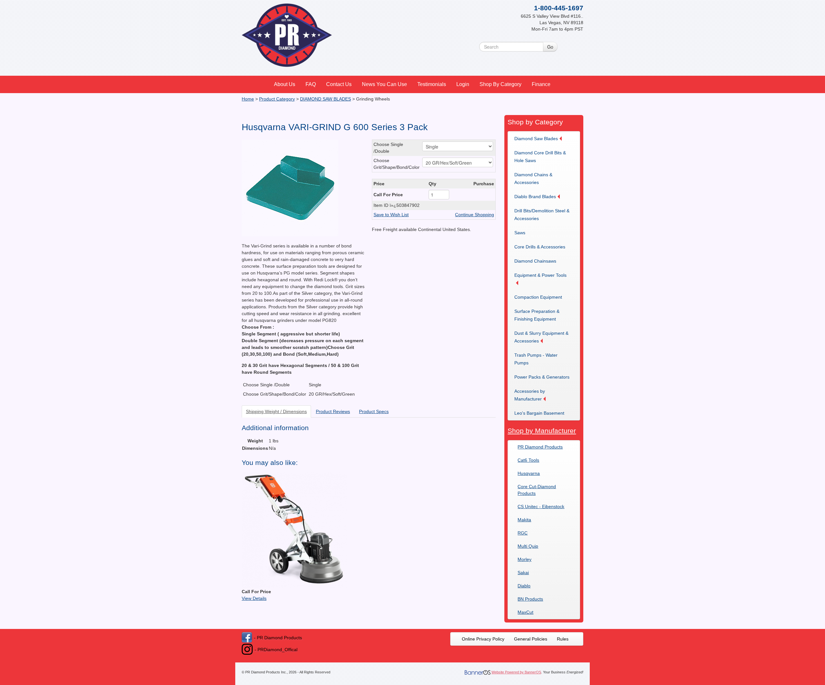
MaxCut (525, 612)
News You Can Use (384, 84)
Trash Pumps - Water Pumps (536, 358)
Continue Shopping (474, 214)
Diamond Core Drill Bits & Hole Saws (540, 156)
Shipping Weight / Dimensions (276, 411)
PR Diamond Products (540, 446)
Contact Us (339, 84)
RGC (523, 532)
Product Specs (374, 411)
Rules (562, 639)
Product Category (277, 98)
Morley (524, 559)
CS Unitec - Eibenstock (541, 506)
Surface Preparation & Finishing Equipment (536, 315)
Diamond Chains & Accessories (533, 178)
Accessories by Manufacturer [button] (529, 395)
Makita (524, 519)
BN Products (530, 599)
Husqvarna (529, 473)
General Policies (530, 639)
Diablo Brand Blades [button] (535, 196)
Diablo (524, 585)
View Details (254, 598)
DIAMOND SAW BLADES (325, 98)
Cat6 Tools (528, 460)
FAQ (311, 84)
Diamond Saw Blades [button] (536, 138)
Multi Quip (528, 546)
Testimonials (431, 84)
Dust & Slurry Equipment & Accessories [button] (541, 337)
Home (248, 98)
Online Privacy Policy (483, 639)
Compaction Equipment (538, 297)
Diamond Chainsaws (535, 261)
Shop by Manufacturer (542, 430)
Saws (519, 232)
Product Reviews (333, 411)
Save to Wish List (391, 214)
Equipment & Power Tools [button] (540, 275)
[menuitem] (285, 84)
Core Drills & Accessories (539, 246)
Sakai (523, 572)
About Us (284, 84)
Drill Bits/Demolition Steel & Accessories (541, 214)
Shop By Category (500, 84)
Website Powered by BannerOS (516, 672)
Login (462, 84)
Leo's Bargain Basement (539, 413)
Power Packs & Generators (541, 377)
